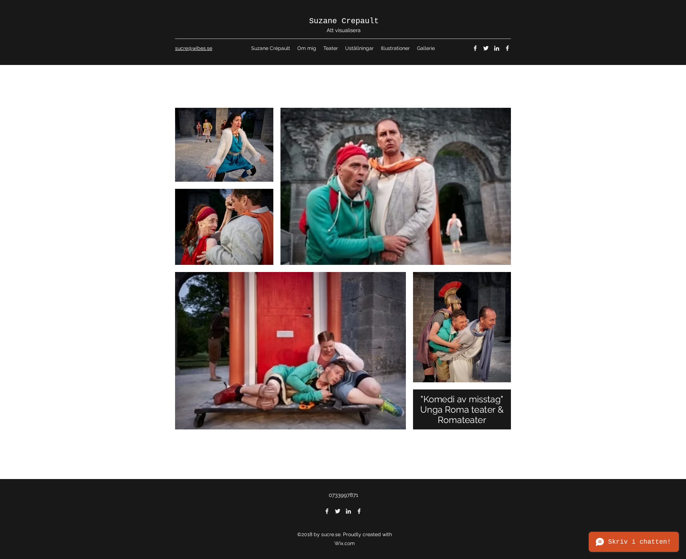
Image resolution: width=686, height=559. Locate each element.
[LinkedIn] (496, 48)
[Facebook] (475, 48)
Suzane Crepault (344, 21)
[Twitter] (485, 48)
